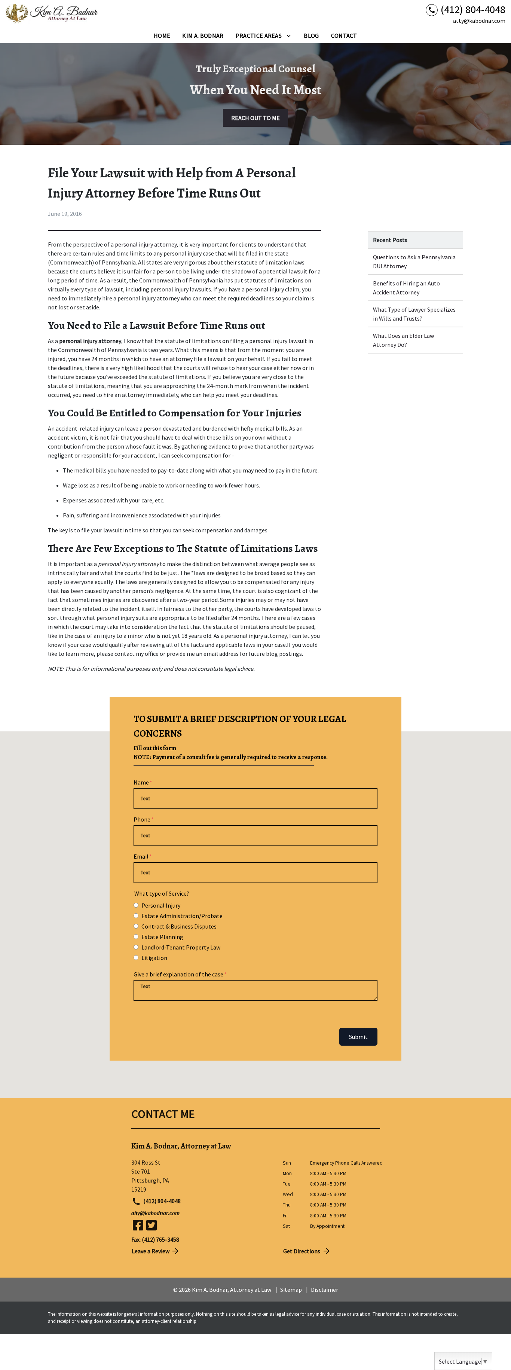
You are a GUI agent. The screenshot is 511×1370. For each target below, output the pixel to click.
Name (141, 782)
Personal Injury (160, 905)
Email (141, 856)
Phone (142, 819)
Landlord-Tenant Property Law (180, 947)
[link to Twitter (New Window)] (151, 1225)
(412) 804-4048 (161, 1201)
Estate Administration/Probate (182, 916)
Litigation (154, 957)
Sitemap (291, 1289)
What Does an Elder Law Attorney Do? (403, 340)
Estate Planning (162, 937)
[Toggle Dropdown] (289, 35)
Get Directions (301, 1251)
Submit (358, 1036)
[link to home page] (52, 14)
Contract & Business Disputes (179, 926)
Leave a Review (150, 1251)
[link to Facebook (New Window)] (138, 1225)
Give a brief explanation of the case (178, 974)
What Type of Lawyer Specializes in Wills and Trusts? (414, 314)
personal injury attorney (146, 244)
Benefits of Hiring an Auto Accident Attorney (406, 287)
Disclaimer (324, 1289)
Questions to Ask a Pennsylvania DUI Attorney (414, 261)
